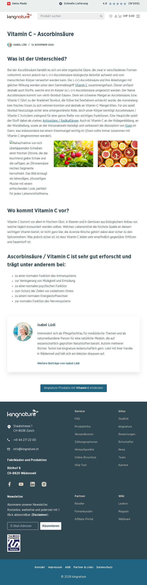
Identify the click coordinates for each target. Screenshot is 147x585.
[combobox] (68, 16)
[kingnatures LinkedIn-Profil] (32, 484)
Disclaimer (39, 514)
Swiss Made (19, 3)
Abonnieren (50, 526)
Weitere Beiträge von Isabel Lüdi (58, 363)
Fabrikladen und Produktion (27, 460)
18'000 (134, 3)
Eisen (128, 125)
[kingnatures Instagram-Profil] (42, 484)
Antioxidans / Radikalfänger (60, 120)
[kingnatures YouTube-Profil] (21, 484)
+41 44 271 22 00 (24, 439)
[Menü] (138, 16)
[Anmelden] (115, 16)
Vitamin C (81, 85)
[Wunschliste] (110, 16)
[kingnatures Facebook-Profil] (10, 484)
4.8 (105, 3)
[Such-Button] (101, 16)
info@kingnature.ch (26, 449)
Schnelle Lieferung (76, 3)
